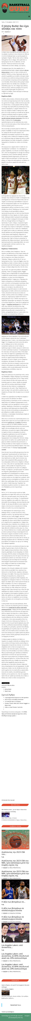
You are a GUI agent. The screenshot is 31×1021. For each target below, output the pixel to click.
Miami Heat (8, 691)
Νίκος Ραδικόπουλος (15, 867)
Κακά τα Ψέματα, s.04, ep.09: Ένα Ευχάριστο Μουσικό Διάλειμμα (15, 986)
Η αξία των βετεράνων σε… (13, 901)
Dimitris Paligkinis (9, 989)
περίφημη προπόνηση (13, 304)
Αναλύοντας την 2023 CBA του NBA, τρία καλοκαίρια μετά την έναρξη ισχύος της (15, 862)
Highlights (5, 867)
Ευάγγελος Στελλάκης (10, 811)
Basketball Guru (15, 1005)
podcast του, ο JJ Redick (14, 422)
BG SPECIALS (15, 805)
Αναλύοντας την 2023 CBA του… (13, 853)
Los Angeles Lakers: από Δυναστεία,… (12, 946)
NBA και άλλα (10, 685)
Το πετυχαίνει (17, 120)
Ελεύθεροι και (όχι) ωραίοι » (9, 715)
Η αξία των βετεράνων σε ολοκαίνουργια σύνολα (13, 909)
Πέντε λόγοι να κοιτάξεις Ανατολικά (14, 699)
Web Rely (20, 1017)
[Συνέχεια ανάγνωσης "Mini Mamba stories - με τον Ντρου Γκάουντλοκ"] (15, 815)
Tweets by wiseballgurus (8, 1011)
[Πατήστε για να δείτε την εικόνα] (15, 43)
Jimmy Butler (8, 689)
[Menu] (29, 16)
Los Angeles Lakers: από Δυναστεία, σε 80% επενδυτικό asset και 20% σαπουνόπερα (15, 955)
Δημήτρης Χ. (8, 31)
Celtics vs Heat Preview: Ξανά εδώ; (14, 707)
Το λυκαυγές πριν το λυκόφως (13, 701)
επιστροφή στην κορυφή (8, 800)
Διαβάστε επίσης (15, 826)
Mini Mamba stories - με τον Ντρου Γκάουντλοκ (14, 809)
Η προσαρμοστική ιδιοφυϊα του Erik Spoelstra (16, 697)
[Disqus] (15, 737)
